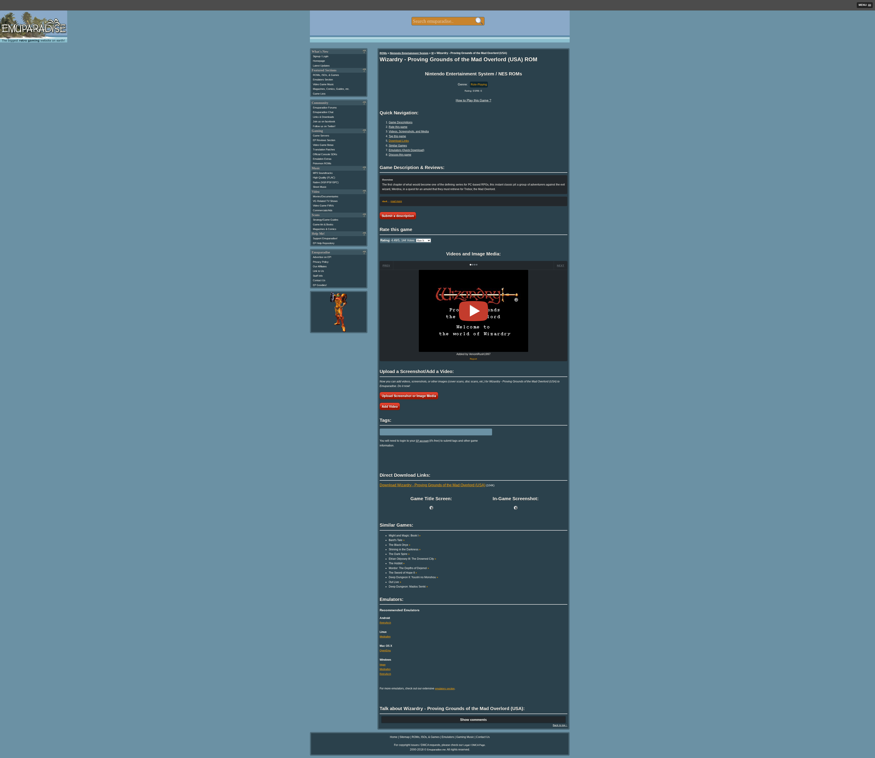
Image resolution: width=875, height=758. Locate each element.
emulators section (445, 688)
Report (473, 359)
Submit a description (398, 215)
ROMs (383, 53)
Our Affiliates (320, 266)
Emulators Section (323, 79)
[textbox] (447, 21)
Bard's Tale (397, 540)
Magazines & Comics (324, 229)
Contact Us (319, 280)
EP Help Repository (324, 243)
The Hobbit (397, 563)
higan (383, 664)
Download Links (399, 140)
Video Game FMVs (323, 205)
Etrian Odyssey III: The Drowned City (412, 558)
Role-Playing (479, 84)
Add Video (390, 406)
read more (396, 201)
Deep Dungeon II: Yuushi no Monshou (413, 577)
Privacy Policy (321, 261)
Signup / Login (320, 56)
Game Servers (321, 135)
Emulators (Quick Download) (406, 150)
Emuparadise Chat (323, 112)
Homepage (319, 60)
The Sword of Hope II (403, 572)
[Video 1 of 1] (473, 311)
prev (386, 265)
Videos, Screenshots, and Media (409, 131)
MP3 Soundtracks (323, 173)
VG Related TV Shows (325, 201)
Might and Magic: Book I (405, 535)
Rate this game (398, 127)
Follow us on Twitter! (324, 126)
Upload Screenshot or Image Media (409, 395)
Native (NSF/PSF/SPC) (326, 182)
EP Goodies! (320, 285)
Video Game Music (323, 84)
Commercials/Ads (322, 210)
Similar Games (398, 145)
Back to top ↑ (560, 725)
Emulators (448, 737)
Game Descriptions (400, 122)
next (560, 265)
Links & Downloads (323, 117)
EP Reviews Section (324, 140)
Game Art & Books (323, 224)
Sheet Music (320, 187)
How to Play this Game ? (473, 100)
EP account (422, 440)
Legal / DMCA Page (474, 745)
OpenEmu (385, 650)
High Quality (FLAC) (324, 177)
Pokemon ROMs (322, 163)
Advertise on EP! (322, 257)
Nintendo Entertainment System (409, 53)
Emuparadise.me (436, 749)
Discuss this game (400, 154)
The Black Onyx (399, 545)
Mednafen (385, 636)
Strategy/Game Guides (325, 219)
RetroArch (385, 622)
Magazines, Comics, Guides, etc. (331, 89)
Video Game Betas (323, 145)
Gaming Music (465, 737)
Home (393, 737)
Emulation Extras (322, 158)
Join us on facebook (324, 121)
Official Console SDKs (325, 154)
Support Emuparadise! (325, 238)
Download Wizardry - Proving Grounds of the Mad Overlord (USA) (432, 485)
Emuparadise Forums (325, 107)
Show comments (473, 720)
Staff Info (318, 275)
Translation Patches (324, 149)
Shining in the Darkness (405, 549)
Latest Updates (321, 65)
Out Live (395, 582)
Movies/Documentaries (325, 196)
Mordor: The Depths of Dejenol (409, 568)
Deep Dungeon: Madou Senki (408, 586)
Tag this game (397, 136)
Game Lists (319, 93)
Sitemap (404, 737)
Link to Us (318, 271)
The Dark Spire (399, 554)
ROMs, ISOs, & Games (326, 75)
